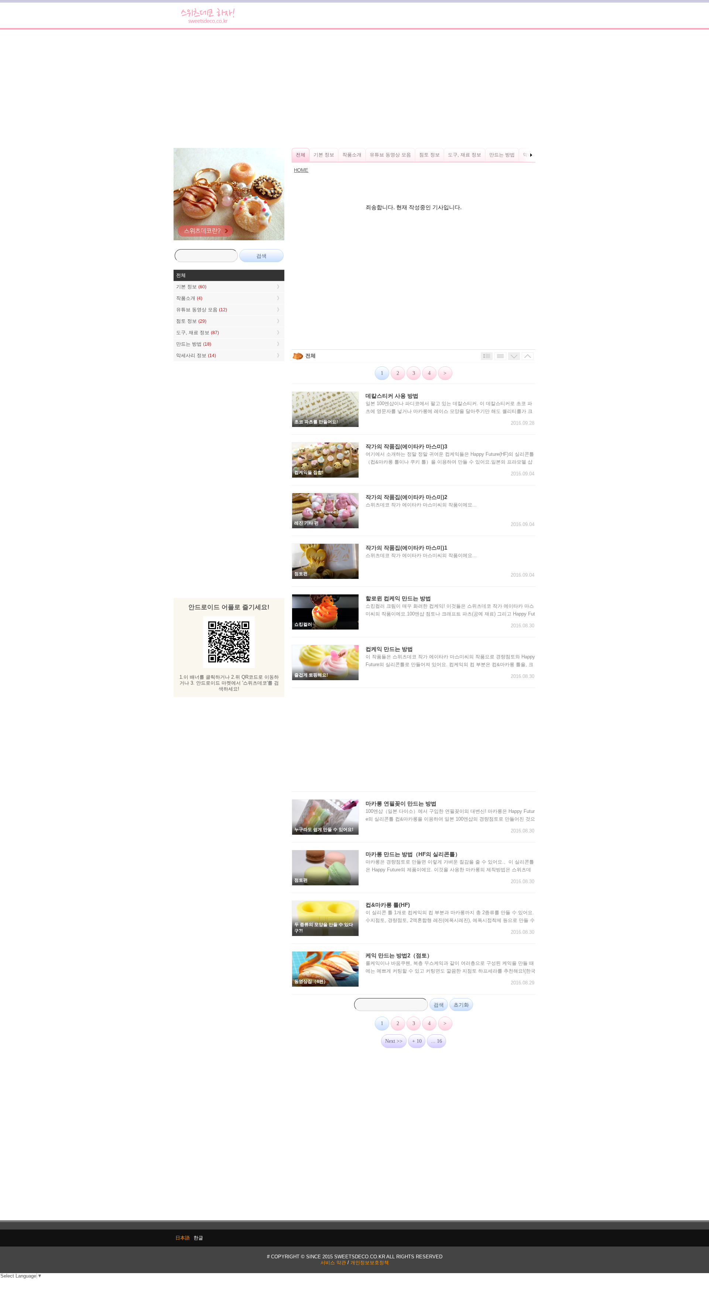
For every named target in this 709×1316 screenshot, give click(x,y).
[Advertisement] (354, 88)
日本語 (182, 1238)
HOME (301, 170)
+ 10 (417, 1041)
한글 (198, 1238)
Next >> (394, 1041)
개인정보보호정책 (369, 1262)
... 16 (436, 1041)
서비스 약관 (333, 1262)
